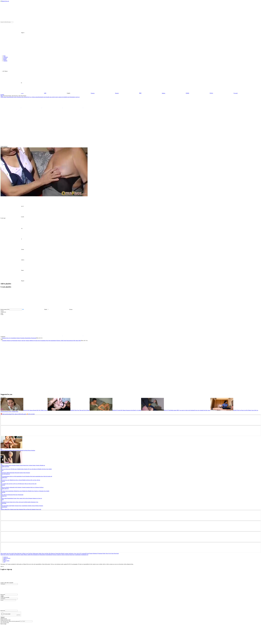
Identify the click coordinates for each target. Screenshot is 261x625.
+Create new (3, 312)
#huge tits (29, 509)
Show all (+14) (84, 340)
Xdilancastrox (35, 553)
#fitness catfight (27, 554)
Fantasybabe (58, 553)
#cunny (15, 498)
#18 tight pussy (13, 469)
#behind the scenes (18, 491)
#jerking (37, 505)
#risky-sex (32, 487)
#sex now (8, 469)
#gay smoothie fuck (11, 554)
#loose (29, 450)
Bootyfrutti (116, 553)
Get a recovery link (5, 622)
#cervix (14, 502)
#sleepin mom (13, 509)
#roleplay (19, 487)
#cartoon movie (8, 465)
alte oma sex (50, 97)
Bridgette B (95, 553)
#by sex (32, 480)
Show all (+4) (39, 338)
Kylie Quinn (111, 553)
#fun (47, 340)
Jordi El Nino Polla (15, 553)
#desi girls (3, 480)
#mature (18, 338)
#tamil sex (36, 491)
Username (3, 584)
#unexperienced (70, 340)
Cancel (2, 310)
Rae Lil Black (23, 553)
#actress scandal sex (57, 554)
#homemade (33, 338)
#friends (18, 450)
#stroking (33, 450)
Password (3, 594)
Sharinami (100, 553)
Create (2, 314)
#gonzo (4, 472)
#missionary (33, 502)
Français (92, 93)
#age (39, 340)
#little (7, 472)
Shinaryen (53, 553)
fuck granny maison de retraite (59, 97)
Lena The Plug (29, 553)
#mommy (28, 472)
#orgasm (17, 505)
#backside (17, 472)
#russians (14, 465)
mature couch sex (76, 97)
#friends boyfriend (24, 450)
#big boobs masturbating (35, 476)
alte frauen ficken (15, 97)
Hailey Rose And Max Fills (45, 553)
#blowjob (5, 494)
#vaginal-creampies (25, 487)
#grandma (22, 338)
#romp (10, 502)
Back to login (3, 623)
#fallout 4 (3, 465)
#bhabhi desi (25, 491)
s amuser (36, 97)
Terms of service (6, 558)
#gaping (25, 469)
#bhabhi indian (20, 469)
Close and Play (4, 146)
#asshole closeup (31, 505)
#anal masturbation (9, 491)
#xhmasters (41, 491)
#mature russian (19, 465)
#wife (15, 487)
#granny (19, 340)
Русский (235, 93)
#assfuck (21, 472)
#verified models (27, 502)
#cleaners (41, 505)
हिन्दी (140, 93)
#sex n (17, 480)
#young (7, 502)
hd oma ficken (69, 97)
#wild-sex (41, 487)
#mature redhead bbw (5, 509)
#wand (23, 476)
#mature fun (9, 340)
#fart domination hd (35, 554)
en (21, 82)
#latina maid (8, 505)
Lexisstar (66, 553)
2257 (4, 561)
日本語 (187, 93)
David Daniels (89, 553)
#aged (65, 340)
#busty (2, 494)
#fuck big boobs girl (47, 476)
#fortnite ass (42, 465)
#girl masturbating (52, 340)
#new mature (19, 498)
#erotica (37, 465)
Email (2, 600)
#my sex (12, 483)
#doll (80, 340)
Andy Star (8, 553)
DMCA (5, 559)
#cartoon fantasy (32, 465)
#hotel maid (3, 505)
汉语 (45, 93)
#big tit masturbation (5, 476)
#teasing (2, 450)
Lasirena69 (83, 553)
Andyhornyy (71, 553)
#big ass (25, 509)
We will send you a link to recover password (10, 621)
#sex (37, 502)
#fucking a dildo (60, 340)
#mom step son (6, 483)
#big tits (14, 450)
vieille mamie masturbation (6, 97)
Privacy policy (6, 560)
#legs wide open (19, 502)
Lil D (80, 553)
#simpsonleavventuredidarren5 (46, 554)
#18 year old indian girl (32, 469)
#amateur (4, 338)
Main (2, 95)
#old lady (23, 340)
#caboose (37, 487)
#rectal (20, 480)
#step (17, 509)
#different (31, 340)
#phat (2, 472)
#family (13, 505)
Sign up (2, 617)
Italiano (163, 93)
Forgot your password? (5, 620)
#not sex (30, 483)
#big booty (15, 494)
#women (36, 340)
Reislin (62, 553)
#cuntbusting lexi (84, 554)
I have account (4, 618)
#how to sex (3, 469)
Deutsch (117, 93)
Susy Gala (76, 553)
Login (2, 596)
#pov (42, 476)
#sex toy (40, 498)
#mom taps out (4, 554)
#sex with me (37, 480)
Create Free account (5, 597)
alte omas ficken (22, 97)
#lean (24, 472)
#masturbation (28, 338)
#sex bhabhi (49, 469)
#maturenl (21, 509)
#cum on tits (38, 509)
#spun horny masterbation (75, 554)
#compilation (13, 338)
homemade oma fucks (43, 97)
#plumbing (27, 476)
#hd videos (76, 340)
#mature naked (4, 498)
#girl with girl (25, 498)
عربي (22, 93)
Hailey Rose (105, 553)
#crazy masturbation (23, 505)
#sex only (7, 480)
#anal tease (6, 450)
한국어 (211, 93)
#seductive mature (20, 554)
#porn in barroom (66, 554)
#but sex (26, 483)
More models (3, 553)
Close (2, 313)
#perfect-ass (3, 487)
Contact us (5, 557)
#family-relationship (10, 487)
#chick (10, 450)
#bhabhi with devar (42, 469)
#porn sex (11, 476)
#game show (25, 465)
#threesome (10, 494)
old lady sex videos (30, 97)
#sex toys (8, 338)
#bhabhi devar (12, 480)
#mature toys (35, 498)
